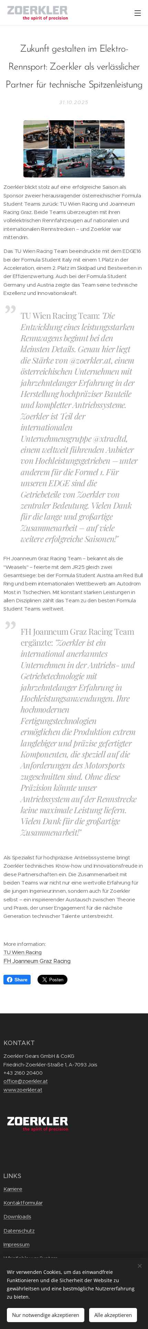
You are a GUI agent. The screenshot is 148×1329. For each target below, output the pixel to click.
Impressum (16, 1244)
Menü (138, 13)
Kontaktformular (22, 1202)
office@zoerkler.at (25, 1081)
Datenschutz (19, 1230)
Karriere (12, 1189)
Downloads (17, 1216)
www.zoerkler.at (22, 1089)
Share (20, 979)
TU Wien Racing (22, 952)
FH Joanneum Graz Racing (36, 961)
